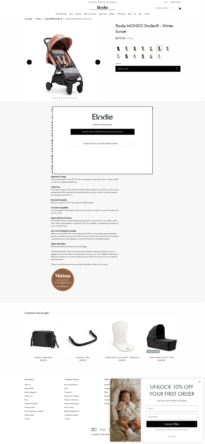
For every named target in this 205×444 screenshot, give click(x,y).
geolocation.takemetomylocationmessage (102, 131)
